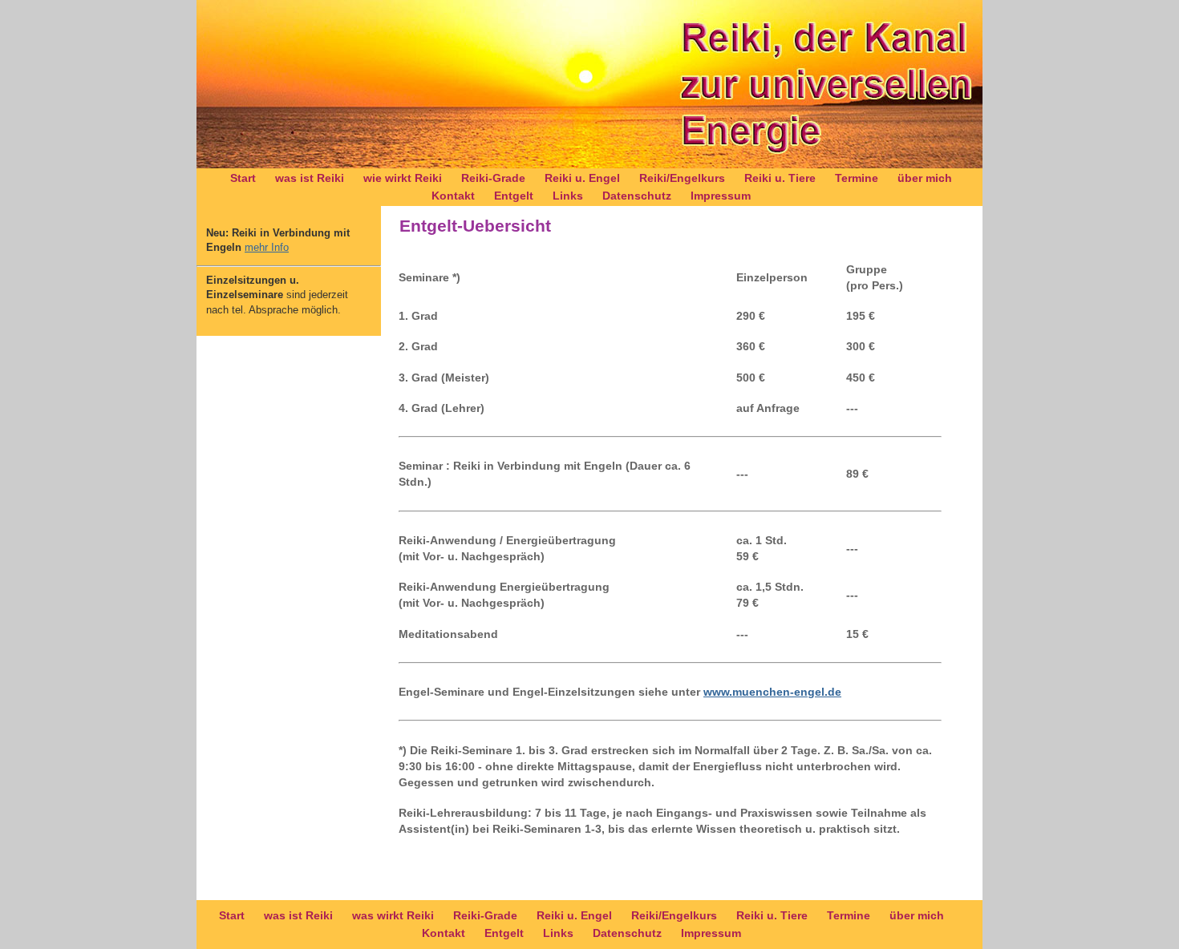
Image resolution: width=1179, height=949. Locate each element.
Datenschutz (636, 195)
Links (568, 195)
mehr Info (267, 247)
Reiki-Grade (493, 178)
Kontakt (453, 195)
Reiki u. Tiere (780, 178)
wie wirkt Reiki (402, 178)
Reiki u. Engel (582, 178)
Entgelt (513, 195)
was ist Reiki (309, 178)
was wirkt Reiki (393, 916)
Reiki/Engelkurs (682, 178)
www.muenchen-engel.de (772, 691)
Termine (856, 178)
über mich (924, 178)
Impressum (721, 195)
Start (243, 178)
